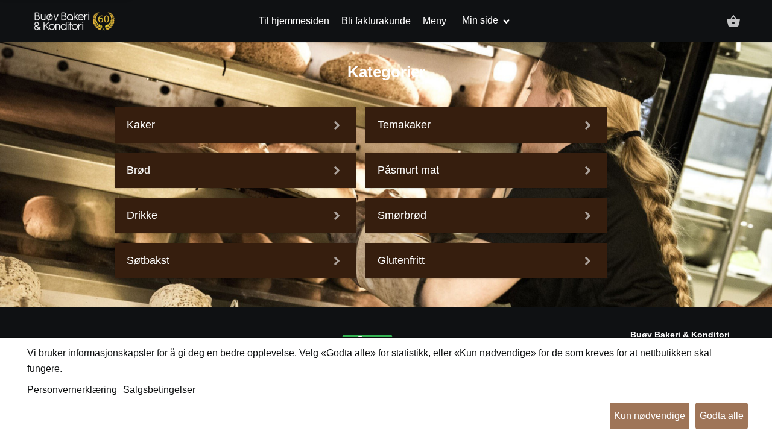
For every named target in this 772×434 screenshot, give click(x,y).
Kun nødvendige (649, 415)
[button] (733, 21)
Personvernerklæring (72, 390)
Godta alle (722, 415)
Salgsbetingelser (159, 390)
